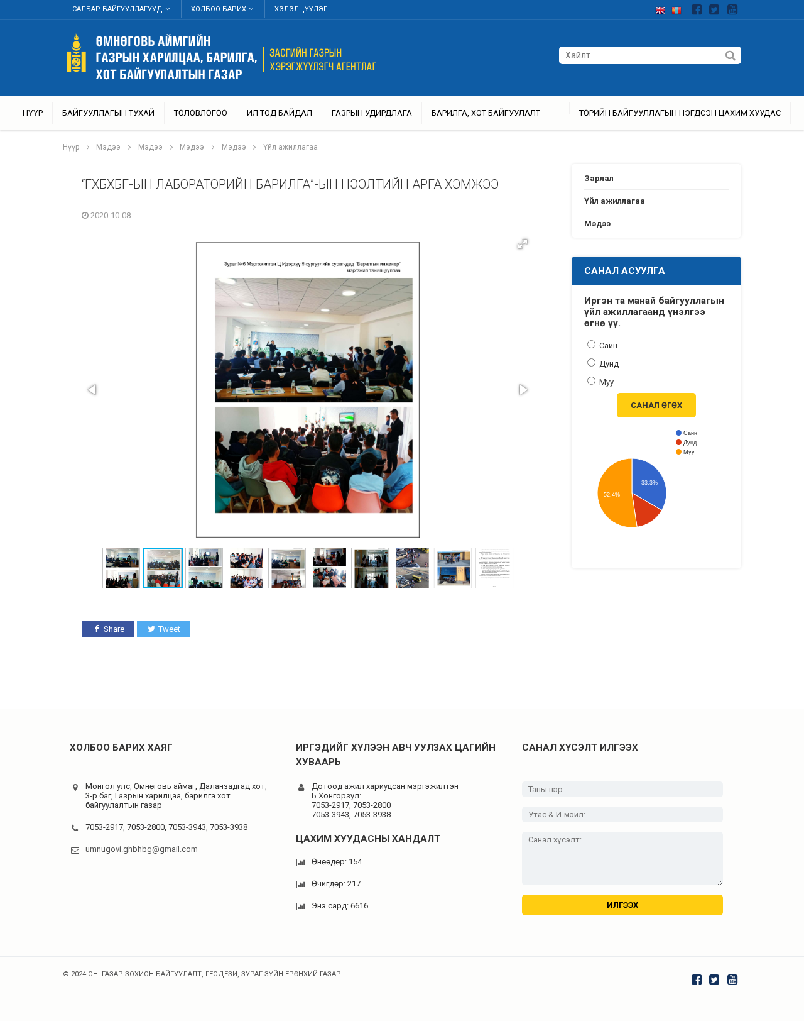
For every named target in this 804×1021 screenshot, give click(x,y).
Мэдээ (108, 147)
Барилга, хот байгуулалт (486, 113)
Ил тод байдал (279, 113)
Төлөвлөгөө (200, 113)
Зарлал (599, 178)
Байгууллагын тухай (108, 113)
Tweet (169, 629)
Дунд (608, 363)
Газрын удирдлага (372, 113)
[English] (663, 8)
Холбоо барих (218, 9)
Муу (605, 382)
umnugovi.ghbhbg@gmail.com (141, 849)
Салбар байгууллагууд (117, 9)
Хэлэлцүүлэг (300, 9)
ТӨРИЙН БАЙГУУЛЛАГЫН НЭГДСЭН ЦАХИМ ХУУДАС (680, 113)
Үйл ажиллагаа (290, 147)
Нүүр (33, 113)
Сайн (607, 345)
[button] (523, 244)
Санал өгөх (656, 405)
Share (114, 629)
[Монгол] (679, 8)
